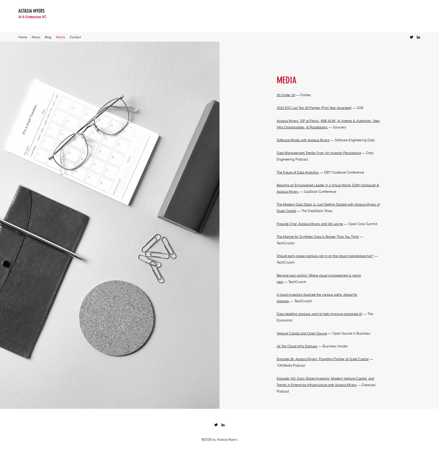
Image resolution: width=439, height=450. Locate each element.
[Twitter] (411, 37)
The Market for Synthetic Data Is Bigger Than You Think (318, 237)
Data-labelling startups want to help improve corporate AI (319, 314)
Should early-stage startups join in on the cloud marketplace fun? (325, 256)
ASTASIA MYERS (31, 11)
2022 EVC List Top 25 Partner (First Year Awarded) (314, 108)
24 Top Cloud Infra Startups (297, 346)
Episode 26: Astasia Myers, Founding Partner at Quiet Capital (323, 359)
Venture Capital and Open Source (302, 333)
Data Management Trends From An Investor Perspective (319, 153)
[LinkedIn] (418, 37)
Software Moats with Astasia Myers (303, 140)
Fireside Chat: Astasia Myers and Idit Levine (310, 224)
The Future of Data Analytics (298, 172)
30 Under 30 (286, 95)
